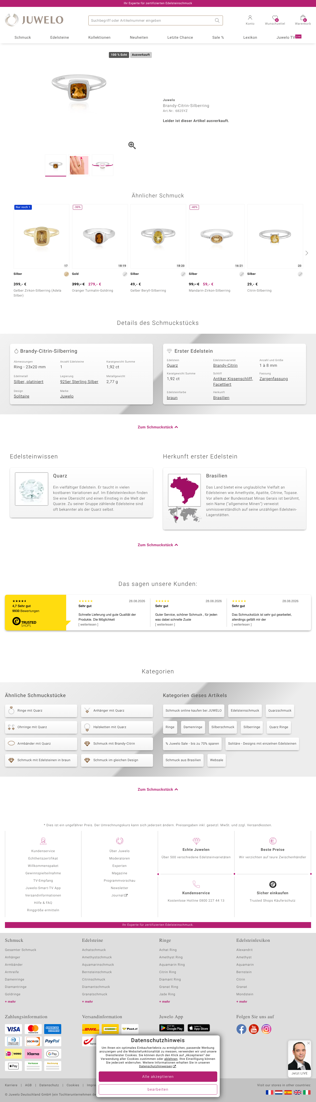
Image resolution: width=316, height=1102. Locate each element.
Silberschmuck (223, 727)
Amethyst (244, 957)
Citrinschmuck (93, 979)
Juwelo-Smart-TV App (43, 888)
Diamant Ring (170, 979)
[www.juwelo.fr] (269, 1092)
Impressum (95, 1085)
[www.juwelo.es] (288, 1092)
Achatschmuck (94, 950)
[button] (250, 20)
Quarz (172, 365)
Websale (216, 760)
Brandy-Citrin (225, 365)
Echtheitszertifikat (43, 858)
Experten (120, 866)
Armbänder (14, 964)
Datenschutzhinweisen (155, 1066)
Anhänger (12, 957)
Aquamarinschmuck (98, 964)
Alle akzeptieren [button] (158, 1077)
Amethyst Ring (171, 957)
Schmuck (23, 37)
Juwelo (67, 396)
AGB (28, 1085)
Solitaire (21, 396)
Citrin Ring (167, 972)
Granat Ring (168, 987)
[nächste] (306, 252)
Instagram (266, 1029)
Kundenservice (43, 851)
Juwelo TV (288, 37)
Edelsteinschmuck (245, 710)
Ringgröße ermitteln (43, 910)
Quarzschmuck (280, 710)
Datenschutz (49, 1085)
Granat (242, 987)
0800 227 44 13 (212, 900)
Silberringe (251, 727)
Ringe (170, 727)
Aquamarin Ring (172, 964)
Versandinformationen (43, 895)
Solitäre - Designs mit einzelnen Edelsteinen (262, 743)
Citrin (241, 979)
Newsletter (119, 888)
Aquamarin (245, 964)
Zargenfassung (273, 379)
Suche (218, 20)
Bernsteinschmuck (97, 972)
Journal (117, 895)
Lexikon (250, 37)
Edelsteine (59, 37)
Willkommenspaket (43, 866)
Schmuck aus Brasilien (183, 760)
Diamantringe (16, 987)
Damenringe (193, 727)
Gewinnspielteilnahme (43, 873)
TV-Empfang (43, 880)
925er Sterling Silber (79, 382)
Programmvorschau (119, 880)
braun (172, 398)
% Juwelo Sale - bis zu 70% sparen (192, 743)
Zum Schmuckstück (155, 427)
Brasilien (221, 398)
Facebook (241, 1029)
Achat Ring (168, 950)
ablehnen (171, 1059)
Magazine (119, 873)
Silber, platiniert (28, 382)
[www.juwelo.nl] (278, 1092)
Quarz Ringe (278, 727)
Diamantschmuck (96, 987)
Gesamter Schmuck (20, 950)
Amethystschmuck (97, 957)
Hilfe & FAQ (43, 903)
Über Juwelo (120, 851)
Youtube (254, 1029)
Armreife (12, 972)
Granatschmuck (95, 994)
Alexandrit (245, 950)
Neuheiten (139, 37)
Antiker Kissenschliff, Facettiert (233, 381)
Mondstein (245, 994)
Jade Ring (167, 994)
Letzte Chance (180, 37)
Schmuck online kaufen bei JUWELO (194, 710)
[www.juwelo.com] (297, 1092)
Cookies (73, 1085)
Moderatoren (119, 858)
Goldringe (12, 994)
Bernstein (244, 972)
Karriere (11, 1085)
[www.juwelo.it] (307, 1092)
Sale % (218, 37)
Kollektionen (99, 37)
